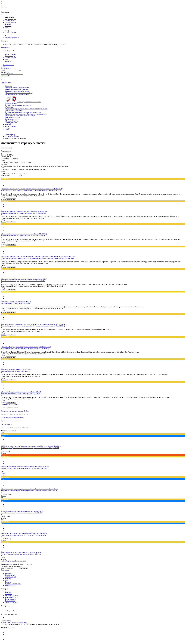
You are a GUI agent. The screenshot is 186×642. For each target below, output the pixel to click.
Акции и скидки (10, 19)
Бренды (7, 128)
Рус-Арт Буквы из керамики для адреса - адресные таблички (21, 554)
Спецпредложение (11, 123)
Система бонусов (10, 22)
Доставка (8, 24)
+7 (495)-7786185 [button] (6, 622)
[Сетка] (3, 177)
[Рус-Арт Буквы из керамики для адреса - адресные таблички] (21, 552)
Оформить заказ (6, 82)
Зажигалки (8, 594)
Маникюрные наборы (12, 595)
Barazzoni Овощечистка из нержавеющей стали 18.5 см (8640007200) (23, 213)
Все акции (8, 573)
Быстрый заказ (11, 199)
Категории (8, 86)
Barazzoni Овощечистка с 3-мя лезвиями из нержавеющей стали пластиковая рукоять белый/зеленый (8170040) (37, 258)
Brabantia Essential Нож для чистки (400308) (15, 303)
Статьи (7, 129)
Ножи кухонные (10, 601)
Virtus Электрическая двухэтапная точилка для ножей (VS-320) (21, 513)
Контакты (8, 26)
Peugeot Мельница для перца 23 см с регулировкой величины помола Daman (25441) (29, 490)
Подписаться (24, 568)
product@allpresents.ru (12, 37)
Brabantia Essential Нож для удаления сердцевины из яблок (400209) (23, 281)
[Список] (1, 177)
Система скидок (10, 20)
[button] (4, 41)
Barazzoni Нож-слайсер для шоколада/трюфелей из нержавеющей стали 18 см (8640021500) (31, 190)
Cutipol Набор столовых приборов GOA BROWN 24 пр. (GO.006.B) (23, 535)
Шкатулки (8, 592)
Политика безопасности (13, 584)
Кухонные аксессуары (12, 136)
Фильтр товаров (6, 148)
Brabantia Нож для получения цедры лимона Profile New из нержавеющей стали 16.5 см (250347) (33, 326)
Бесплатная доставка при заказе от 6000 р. (15, 411)
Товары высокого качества (9, 404)
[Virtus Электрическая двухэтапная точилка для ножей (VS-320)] (22, 511)
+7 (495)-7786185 (10, 32)
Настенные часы (10, 597)
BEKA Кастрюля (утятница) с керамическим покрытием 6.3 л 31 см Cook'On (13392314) (30, 448)
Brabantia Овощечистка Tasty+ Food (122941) (15, 371)
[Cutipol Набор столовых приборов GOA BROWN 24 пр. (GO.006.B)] (24, 533)
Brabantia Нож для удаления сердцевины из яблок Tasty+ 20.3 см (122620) (25, 348)
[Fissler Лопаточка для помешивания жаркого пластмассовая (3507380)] (25, 466)
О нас (6, 27)
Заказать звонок (17, 74)
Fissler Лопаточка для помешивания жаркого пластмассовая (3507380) (24, 468)
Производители (10, 585)
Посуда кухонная (10, 599)
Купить (3, 199)
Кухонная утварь (10, 135)
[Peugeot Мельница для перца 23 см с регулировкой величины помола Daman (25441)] (29, 489)
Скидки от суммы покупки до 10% (12, 417)
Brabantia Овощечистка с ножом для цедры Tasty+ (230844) (20, 393)
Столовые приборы (11, 602)
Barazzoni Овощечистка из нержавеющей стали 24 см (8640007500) (23, 235)
